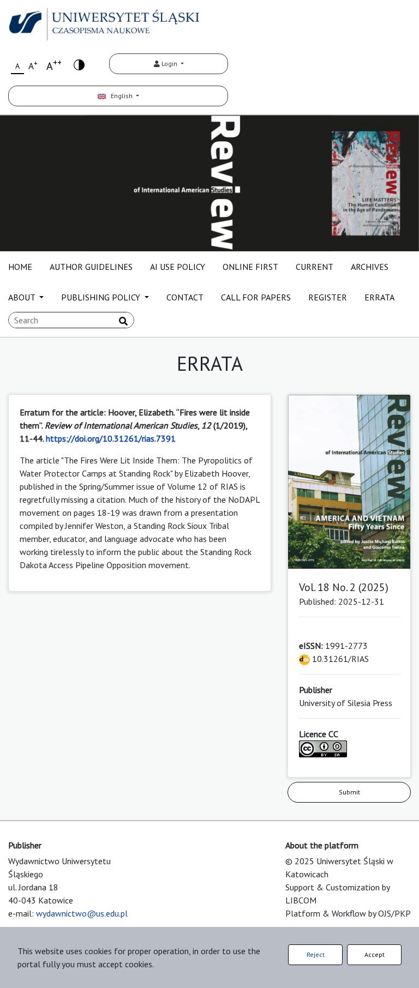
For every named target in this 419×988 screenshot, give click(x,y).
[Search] (123, 321)
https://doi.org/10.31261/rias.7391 (111, 438)
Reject (316, 954)
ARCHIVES (369, 266)
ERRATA (379, 297)
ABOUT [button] (22, 297)
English (120, 96)
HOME (20, 266)
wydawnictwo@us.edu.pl (82, 913)
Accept (374, 954)
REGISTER (327, 297)
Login (169, 63)
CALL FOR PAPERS (256, 297)
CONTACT (184, 297)
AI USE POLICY (177, 266)
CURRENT (314, 266)
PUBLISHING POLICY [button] (101, 297)
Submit (349, 792)
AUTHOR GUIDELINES (91, 266)
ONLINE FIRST (250, 266)
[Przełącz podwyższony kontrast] (79, 64)
